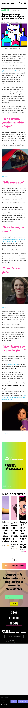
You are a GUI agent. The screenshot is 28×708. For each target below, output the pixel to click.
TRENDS (14, 623)
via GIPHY (5, 176)
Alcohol (6, 10)
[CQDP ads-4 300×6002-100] (14, 442)
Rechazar (23, 701)
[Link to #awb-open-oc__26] (25, 3)
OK (13, 701)
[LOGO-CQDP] (8, 3)
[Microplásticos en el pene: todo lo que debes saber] (5, 508)
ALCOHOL (14, 618)
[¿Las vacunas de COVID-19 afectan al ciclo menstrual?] (14, 508)
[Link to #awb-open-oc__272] (20, 3)
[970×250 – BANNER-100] (14, 563)
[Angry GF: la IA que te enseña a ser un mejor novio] (22, 508)
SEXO (14, 612)
